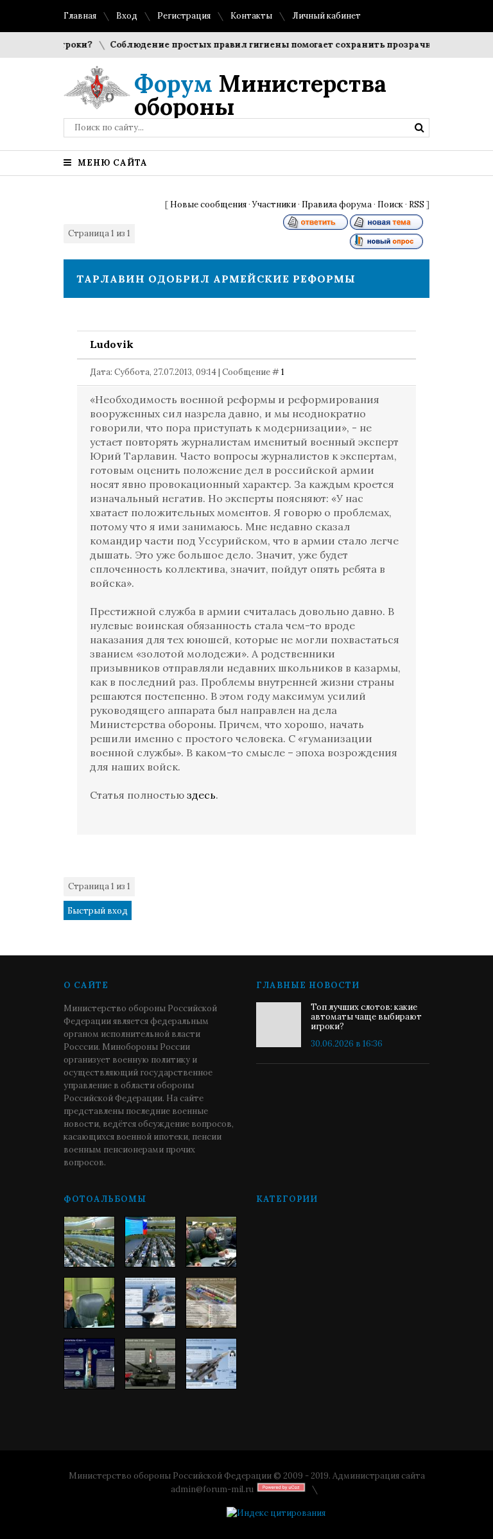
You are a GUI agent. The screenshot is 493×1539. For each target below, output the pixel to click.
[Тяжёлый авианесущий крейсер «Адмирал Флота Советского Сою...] (150, 1302)
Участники (274, 204)
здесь (201, 794)
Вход (126, 15)
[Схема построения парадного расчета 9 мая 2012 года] (211, 1302)
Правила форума (337, 204)
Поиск (390, 204)
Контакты (251, 15)
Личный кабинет (326, 15)
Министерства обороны (260, 95)
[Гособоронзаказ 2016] (89, 1302)
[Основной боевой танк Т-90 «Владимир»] (150, 1363)
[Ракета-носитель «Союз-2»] (89, 1363)
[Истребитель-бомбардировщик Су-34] (211, 1363)
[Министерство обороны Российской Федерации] (89, 1241)
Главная (80, 15)
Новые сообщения (208, 204)
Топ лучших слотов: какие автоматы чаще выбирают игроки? (366, 1016)
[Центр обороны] (150, 1241)
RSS (416, 204)
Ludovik (112, 344)
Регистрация (184, 15)
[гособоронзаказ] (211, 1241)
